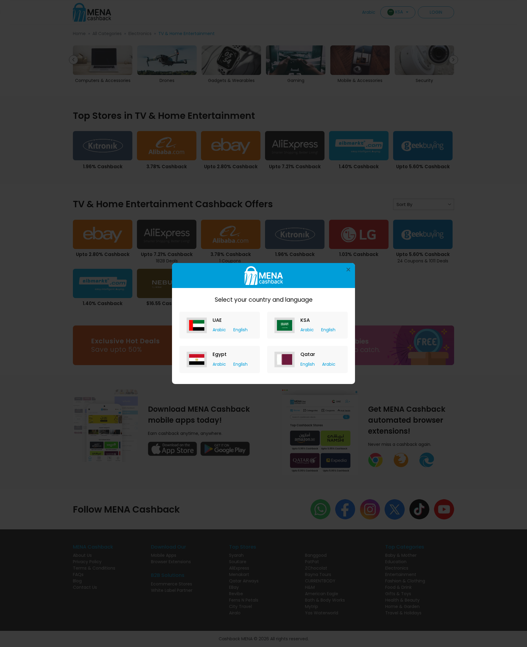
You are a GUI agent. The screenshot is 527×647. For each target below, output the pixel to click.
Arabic (220, 330)
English (240, 330)
